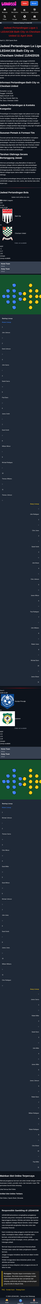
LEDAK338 (3, 181)
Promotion (34, 19)
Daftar (25, 3)
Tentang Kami (20, 1290)
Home (6, 1302)
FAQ (3, 1290)
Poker (5, 19)
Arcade (14, 19)
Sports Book (24, 12)
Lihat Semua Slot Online (8, 1189)
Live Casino (34, 12)
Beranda (4, 12)
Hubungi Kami (34, 1302)
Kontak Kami (10, 1290)
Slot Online (14, 12)
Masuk (34, 3)
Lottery (24, 19)
